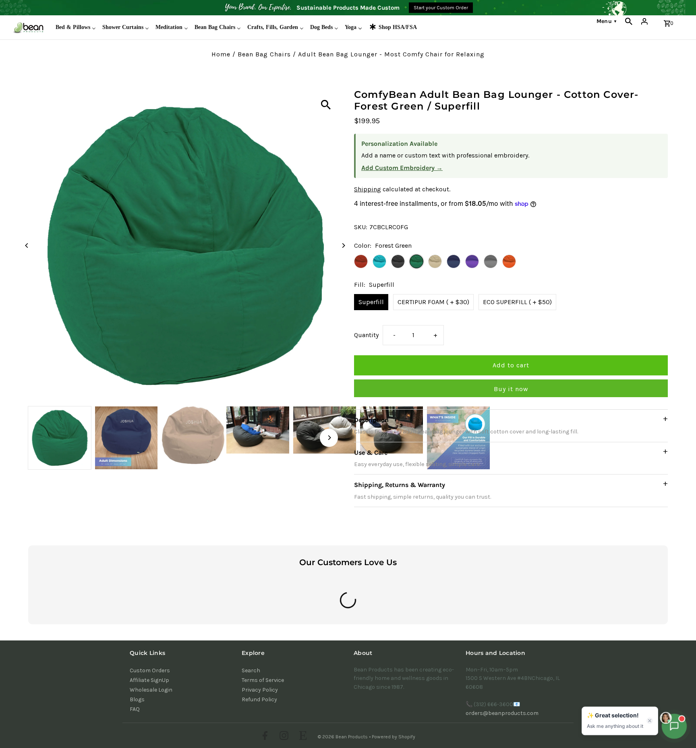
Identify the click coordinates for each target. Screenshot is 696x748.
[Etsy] (301, 736)
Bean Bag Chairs (264, 54)
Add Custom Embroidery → (402, 168)
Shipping (367, 189)
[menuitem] (75, 27)
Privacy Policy (260, 689)
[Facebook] (264, 736)
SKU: (360, 227)
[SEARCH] (629, 21)
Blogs (137, 699)
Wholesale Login (151, 689)
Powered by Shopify (393, 737)
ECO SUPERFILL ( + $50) (517, 302)
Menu (606, 21)
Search (251, 670)
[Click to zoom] (326, 104)
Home (220, 54)
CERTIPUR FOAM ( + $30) (433, 302)
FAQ (135, 709)
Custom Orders (150, 670)
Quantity (366, 335)
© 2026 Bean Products (343, 737)
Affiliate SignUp (149, 680)
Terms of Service (263, 680)
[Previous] (27, 245)
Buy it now (511, 389)
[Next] (343, 245)
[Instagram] (283, 736)
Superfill (371, 302)
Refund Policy (259, 699)
